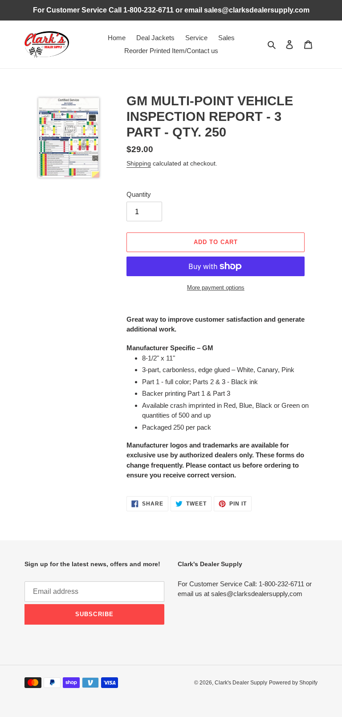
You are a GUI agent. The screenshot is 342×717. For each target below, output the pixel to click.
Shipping (138, 163)
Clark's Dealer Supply (241, 683)
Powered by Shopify (293, 683)
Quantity (138, 194)
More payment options (215, 287)
